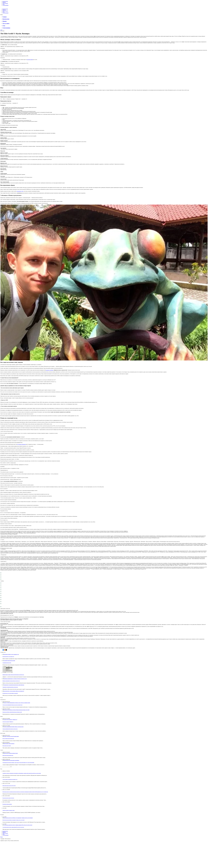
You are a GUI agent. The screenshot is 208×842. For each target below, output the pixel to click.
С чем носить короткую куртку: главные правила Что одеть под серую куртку (13, 827)
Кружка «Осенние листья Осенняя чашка (8, 738)
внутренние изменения (21, 444)
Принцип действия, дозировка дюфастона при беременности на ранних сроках (13, 674)
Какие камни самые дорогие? (7, 745)
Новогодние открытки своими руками (8, 755)
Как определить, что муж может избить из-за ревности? (10, 693)
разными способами (49, 370)
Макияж (4, 2)
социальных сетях (20, 191)
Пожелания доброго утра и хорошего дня (8, 656)
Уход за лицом (5, 3)
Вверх (1, 836)
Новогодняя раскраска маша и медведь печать (9, 785)
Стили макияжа (5, 5)
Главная (4, 16)
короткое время (30, 59)
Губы (3, 4)
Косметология (5, 1)
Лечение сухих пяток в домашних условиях (9, 810)
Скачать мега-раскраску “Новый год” (8, 721)
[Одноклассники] (4, 650)
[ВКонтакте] (3, 650)
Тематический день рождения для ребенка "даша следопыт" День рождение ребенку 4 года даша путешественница (18, 762)
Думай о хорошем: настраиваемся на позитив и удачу (10, 779)
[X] (6, 650)
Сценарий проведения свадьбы (7, 662)
